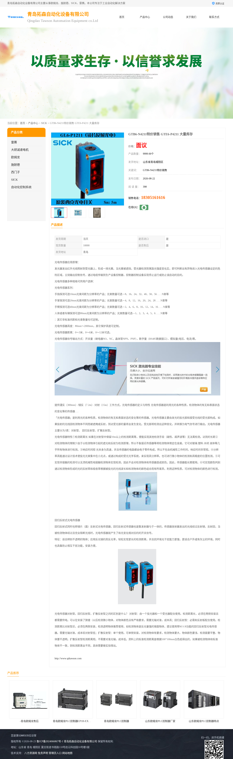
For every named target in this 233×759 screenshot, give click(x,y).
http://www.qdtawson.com (68, 658)
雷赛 (14, 142)
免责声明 (43, 753)
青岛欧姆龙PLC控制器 (72, 721)
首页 (121, 17)
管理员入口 (55, 753)
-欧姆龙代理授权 (204, 721)
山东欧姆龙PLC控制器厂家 (116, 721)
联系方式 (214, 17)
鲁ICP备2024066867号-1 (50, 741)
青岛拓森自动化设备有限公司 (80, 741)
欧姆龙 (15, 157)
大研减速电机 (20, 149)
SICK (44, 123)
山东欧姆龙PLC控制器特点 (160, 721)
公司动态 (168, 17)
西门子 (15, 172)
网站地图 (67, 753)
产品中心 (145, 17)
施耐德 (15, 164)
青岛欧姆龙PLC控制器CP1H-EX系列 (29, 721)
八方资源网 (30, 753)
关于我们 (191, 17)
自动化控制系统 (21, 187)
